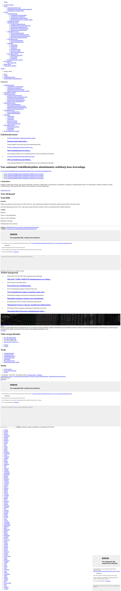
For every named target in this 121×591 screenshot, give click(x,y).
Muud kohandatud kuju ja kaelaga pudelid (21, 19)
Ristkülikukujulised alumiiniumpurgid (20, 36)
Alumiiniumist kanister (13, 21)
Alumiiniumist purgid (12, 22)
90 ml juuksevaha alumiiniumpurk (19, 286)
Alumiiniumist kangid (13, 31)
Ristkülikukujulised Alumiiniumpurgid (20, 25)
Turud (5, 6)
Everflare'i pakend (8, 5)
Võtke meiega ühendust (10, 65)
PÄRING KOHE (5, 324)
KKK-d (6, 372)
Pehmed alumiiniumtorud (17, 42)
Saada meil (3, 379)
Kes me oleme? (8, 61)
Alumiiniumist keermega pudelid (19, 18)
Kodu (5, 74)
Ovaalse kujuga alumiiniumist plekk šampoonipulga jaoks (22, 229)
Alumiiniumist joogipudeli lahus (15, 10)
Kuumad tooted (32, 375)
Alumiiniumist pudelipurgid (18, 16)
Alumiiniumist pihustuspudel (21, 376)
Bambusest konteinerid (16, 55)
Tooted (6, 12)
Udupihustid (14, 48)
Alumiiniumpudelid (12, 13)
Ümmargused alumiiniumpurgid (19, 27)
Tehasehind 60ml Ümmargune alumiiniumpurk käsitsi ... (26, 311)
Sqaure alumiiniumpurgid (17, 33)
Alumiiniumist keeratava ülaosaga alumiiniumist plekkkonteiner (22, 227)
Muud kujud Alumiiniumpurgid (19, 30)
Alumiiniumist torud (12, 39)
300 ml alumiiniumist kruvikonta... (19, 150)
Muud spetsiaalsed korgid (17, 52)
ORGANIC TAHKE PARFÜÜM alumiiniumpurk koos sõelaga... (29, 279)
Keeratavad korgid (15, 49)
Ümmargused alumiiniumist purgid (20, 34)
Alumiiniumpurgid (9, 354)
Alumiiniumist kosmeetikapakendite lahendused (19, 9)
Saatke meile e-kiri (5, 190)
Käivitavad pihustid (16, 51)
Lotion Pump (14, 46)
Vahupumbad (14, 45)
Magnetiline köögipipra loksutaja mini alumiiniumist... (25, 298)
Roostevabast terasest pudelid (14, 59)
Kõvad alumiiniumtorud (17, 40)
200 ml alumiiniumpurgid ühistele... (19, 160)
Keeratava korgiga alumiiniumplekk (38, 376)
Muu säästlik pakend (12, 54)
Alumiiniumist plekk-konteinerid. (57, 376)
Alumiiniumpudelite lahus (14, 7)
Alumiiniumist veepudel (7, 376)
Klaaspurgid (14, 58)
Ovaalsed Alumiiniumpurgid (18, 24)
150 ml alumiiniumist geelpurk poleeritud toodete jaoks (25, 292)
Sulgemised (10, 43)
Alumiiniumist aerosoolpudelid (19, 15)
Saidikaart (39, 375)
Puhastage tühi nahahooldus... (17, 141)
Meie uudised (7, 64)
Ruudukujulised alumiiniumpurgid (19, 28)
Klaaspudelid (14, 57)
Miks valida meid (11, 62)
